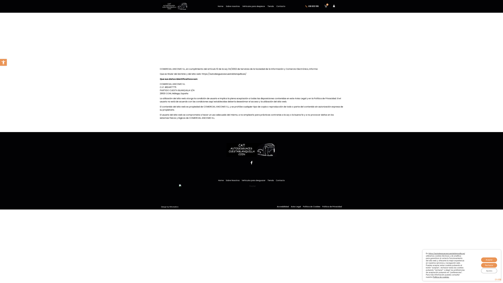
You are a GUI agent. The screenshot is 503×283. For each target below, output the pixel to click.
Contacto (280, 6)
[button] (3, 62)
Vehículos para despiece (253, 6)
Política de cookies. (441, 277)
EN (496, 279)
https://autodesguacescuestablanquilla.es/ (446, 253)
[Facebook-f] (251, 162)
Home (220, 6)
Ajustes (489, 271)
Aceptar (489, 260)
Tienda (270, 6)
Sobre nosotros (233, 6)
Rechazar (489, 265)
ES (499, 279)
